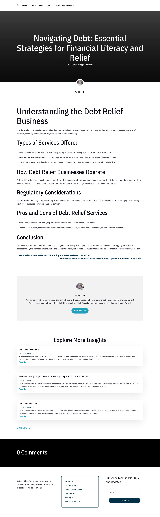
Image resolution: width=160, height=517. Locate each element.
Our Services (70, 485)
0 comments (88, 65)
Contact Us (70, 493)
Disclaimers (67, 5)
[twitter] (23, 491)
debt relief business (28, 403)
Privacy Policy (71, 497)
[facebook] (18, 491)
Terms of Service (72, 501)
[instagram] (28, 491)
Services (33, 5)
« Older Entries (24, 428)
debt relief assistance (29, 349)
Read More (23, 362)
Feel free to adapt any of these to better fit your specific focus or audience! (53, 376)
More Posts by (80, 311)
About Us (69, 481)
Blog (58, 5)
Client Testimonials (73, 489)
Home (24, 5)
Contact (50, 5)
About (41, 5)
